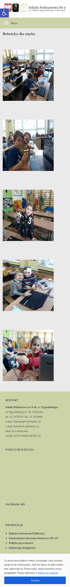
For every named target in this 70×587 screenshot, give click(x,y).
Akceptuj (35, 580)
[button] (4, 13)
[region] (35, 570)
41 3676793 (16, 416)
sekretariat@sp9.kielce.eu (27, 421)
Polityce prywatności (48, 572)
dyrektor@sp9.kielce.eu (26, 426)
